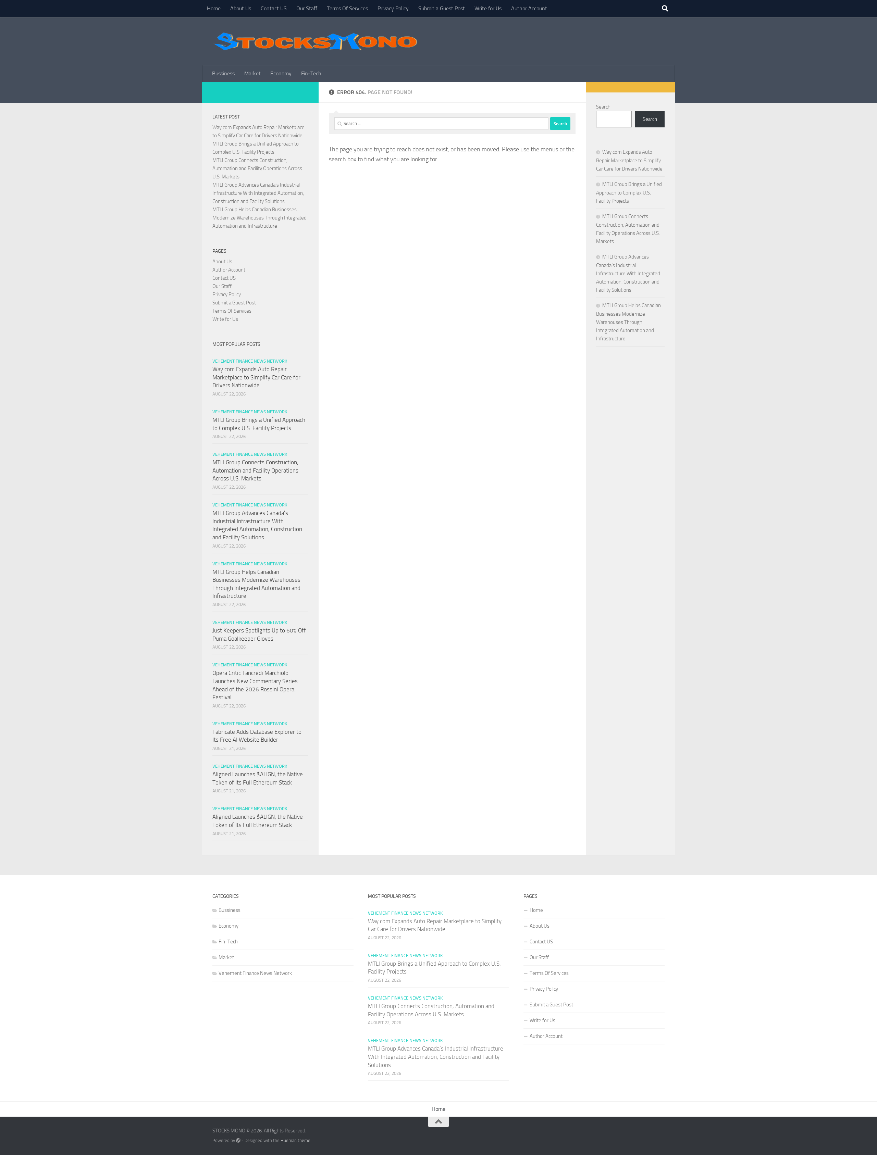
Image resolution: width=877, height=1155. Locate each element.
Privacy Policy (393, 8)
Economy (281, 73)
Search (603, 107)
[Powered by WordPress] (238, 1140)
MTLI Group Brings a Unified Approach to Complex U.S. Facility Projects (629, 192)
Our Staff (306, 8)
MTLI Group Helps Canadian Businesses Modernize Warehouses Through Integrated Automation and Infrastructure (259, 217)
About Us (240, 8)
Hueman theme (295, 1140)
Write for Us (488, 8)
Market (252, 73)
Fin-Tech (311, 73)
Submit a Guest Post (441, 8)
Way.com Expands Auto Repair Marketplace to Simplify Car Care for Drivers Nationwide (256, 377)
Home (214, 8)
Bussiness (223, 73)
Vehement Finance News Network (249, 361)
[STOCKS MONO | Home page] (315, 41)
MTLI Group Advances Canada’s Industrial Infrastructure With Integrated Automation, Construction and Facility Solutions (258, 193)
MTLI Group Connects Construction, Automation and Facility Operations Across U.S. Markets (257, 168)
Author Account (529, 8)
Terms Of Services (347, 8)
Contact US (274, 8)
